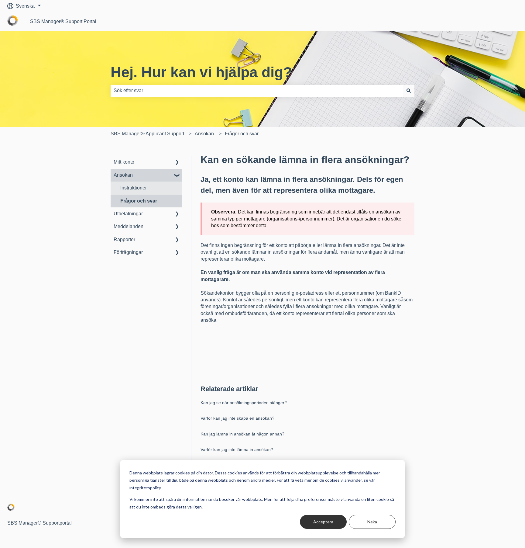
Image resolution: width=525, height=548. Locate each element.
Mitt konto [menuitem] (124, 162)
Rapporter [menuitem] (124, 239)
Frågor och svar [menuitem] (138, 200)
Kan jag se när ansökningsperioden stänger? (244, 402)
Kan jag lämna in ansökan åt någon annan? (242, 434)
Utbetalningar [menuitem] (128, 213)
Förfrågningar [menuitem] (128, 252)
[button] (177, 162)
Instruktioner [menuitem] (133, 187)
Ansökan (204, 133)
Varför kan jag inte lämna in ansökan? (237, 449)
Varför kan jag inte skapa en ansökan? (237, 418)
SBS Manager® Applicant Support (147, 133)
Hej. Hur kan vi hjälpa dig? (201, 72)
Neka (372, 521)
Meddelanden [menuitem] (128, 226)
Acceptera (323, 521)
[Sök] (408, 90)
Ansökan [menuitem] (123, 175)
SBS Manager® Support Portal (63, 21)
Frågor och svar (242, 133)
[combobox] (257, 90)
